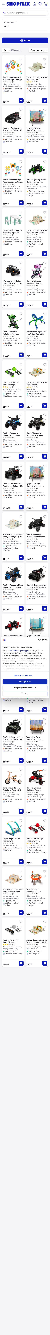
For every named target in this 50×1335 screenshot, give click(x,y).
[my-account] (34, 4)
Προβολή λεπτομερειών (23, 675)
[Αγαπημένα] (40, 4)
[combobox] (25, 12)
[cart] (46, 4)
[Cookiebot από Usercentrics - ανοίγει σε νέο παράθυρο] (36, 640)
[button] (3, 3)
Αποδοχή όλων (25, 682)
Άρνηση (25, 694)
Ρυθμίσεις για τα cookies (23, 688)
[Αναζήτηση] (4, 12)
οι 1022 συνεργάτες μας (19, 651)
